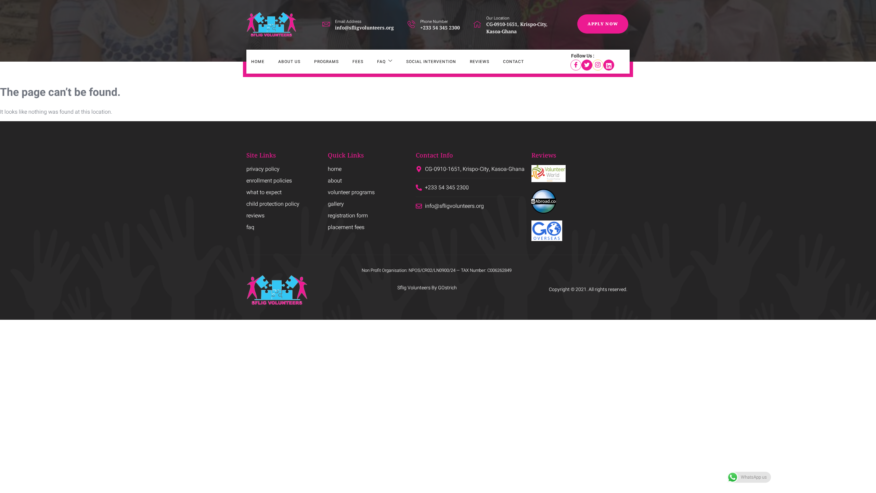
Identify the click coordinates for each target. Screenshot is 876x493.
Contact (513, 62)
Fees (357, 62)
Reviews (479, 62)
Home (258, 62)
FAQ (381, 62)
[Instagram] (597, 65)
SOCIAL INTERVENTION (431, 62)
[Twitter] (586, 65)
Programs (326, 62)
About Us (289, 62)
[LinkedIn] (608, 65)
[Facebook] (575, 65)
